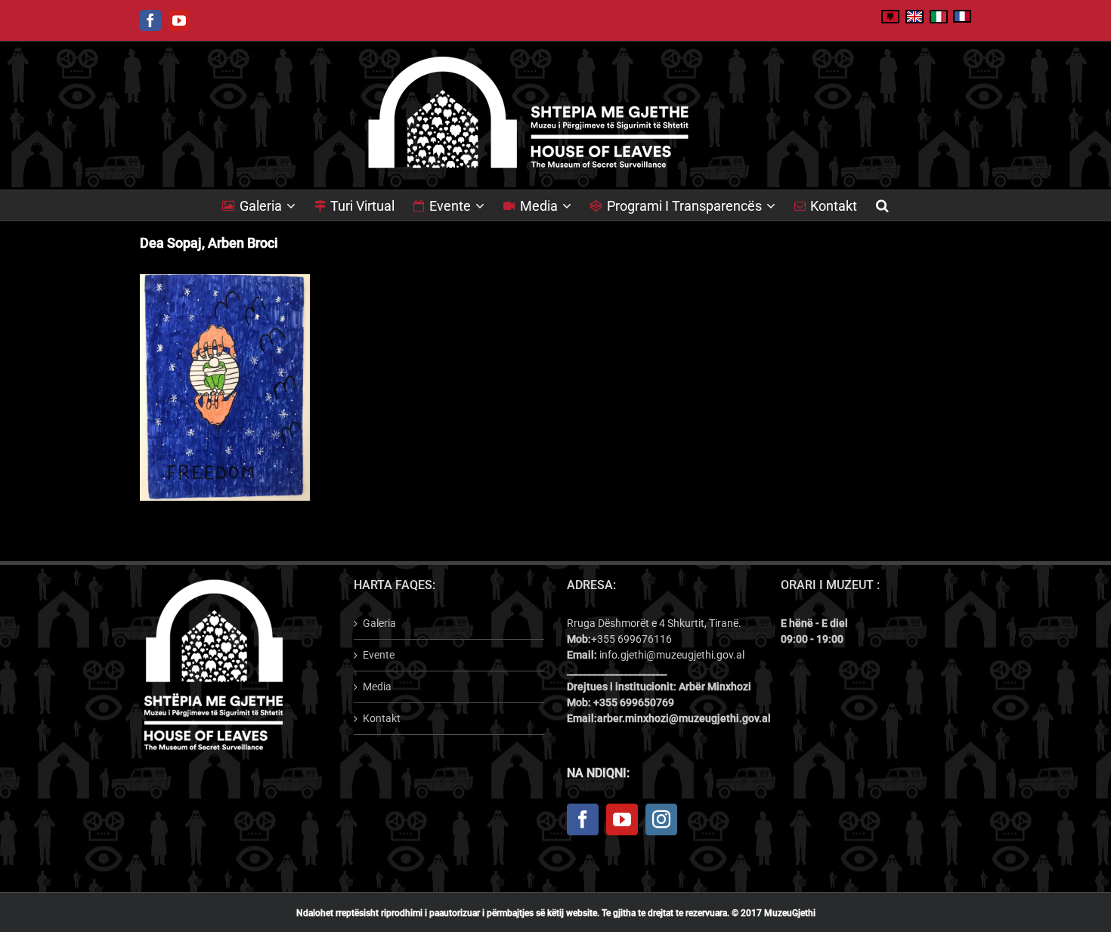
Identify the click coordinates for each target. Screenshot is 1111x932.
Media (377, 686)
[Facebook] (583, 819)
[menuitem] (268, 205)
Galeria (379, 623)
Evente (379, 655)
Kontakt (382, 718)
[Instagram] (661, 819)
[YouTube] (622, 819)
